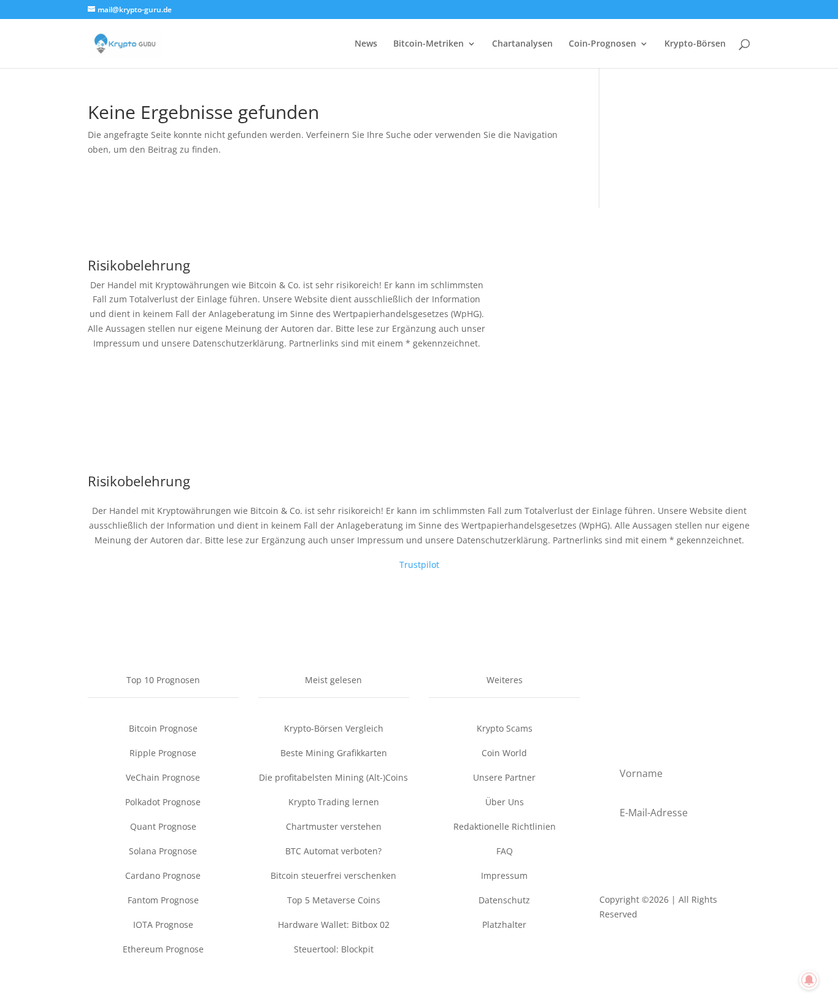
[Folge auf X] (687, 682)
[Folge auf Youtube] (711, 682)
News (366, 44)
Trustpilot (419, 564)
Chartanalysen (522, 44)
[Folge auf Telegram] (736, 682)
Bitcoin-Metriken (428, 44)
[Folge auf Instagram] (613, 682)
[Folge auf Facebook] (662, 682)
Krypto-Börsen (695, 44)
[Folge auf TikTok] (638, 682)
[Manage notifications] (809, 980)
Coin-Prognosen (602, 44)
